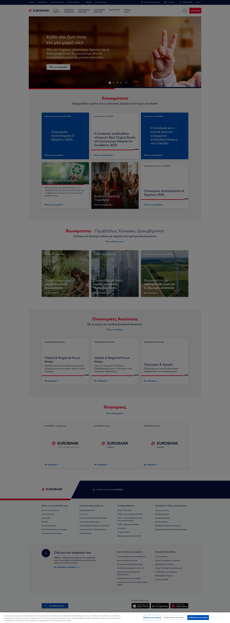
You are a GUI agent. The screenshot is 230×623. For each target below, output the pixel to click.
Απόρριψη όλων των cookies (174, 617)
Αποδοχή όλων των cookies (198, 617)
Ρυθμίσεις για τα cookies (152, 617)
